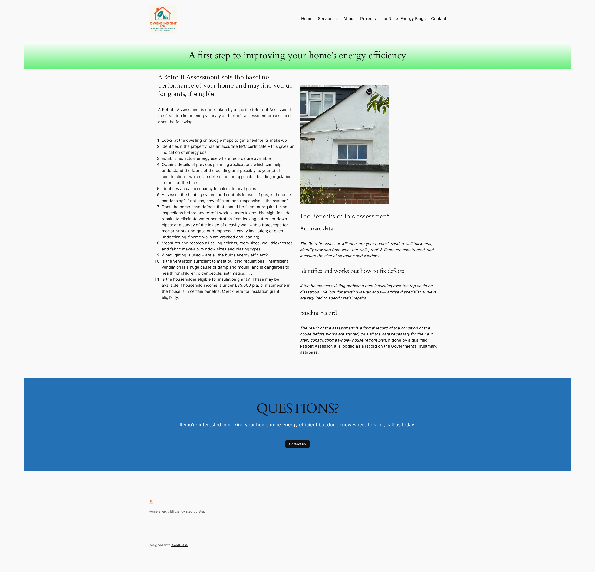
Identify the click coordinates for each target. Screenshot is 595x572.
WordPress (179, 545)
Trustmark (427, 346)
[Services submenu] (336, 18)
